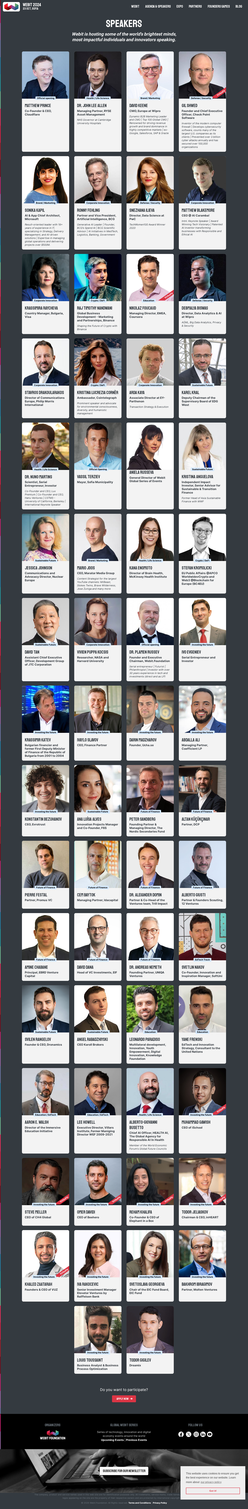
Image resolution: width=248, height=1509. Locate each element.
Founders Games (219, 6)
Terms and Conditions (139, 1503)
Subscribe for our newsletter (124, 1471)
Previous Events (136, 1440)
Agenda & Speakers (158, 6)
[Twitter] (188, 1434)
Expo (179, 6)
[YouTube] (209, 1434)
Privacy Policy (160, 1503)
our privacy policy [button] (211, 1482)
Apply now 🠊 (125, 1399)
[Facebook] (181, 1434)
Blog (239, 6)
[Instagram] (196, 1434)
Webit (135, 6)
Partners (195, 6)
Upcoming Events (112, 1440)
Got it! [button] (213, 1490)
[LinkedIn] (203, 1434)
